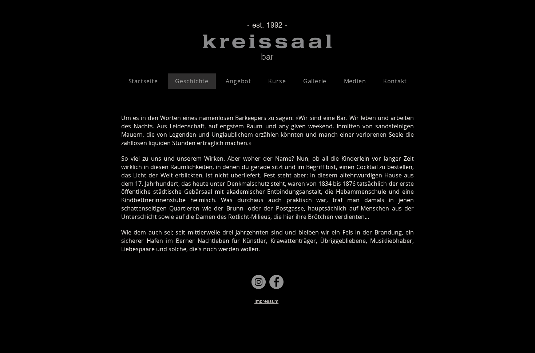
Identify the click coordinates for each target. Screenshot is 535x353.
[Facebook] (276, 282)
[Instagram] (258, 282)
